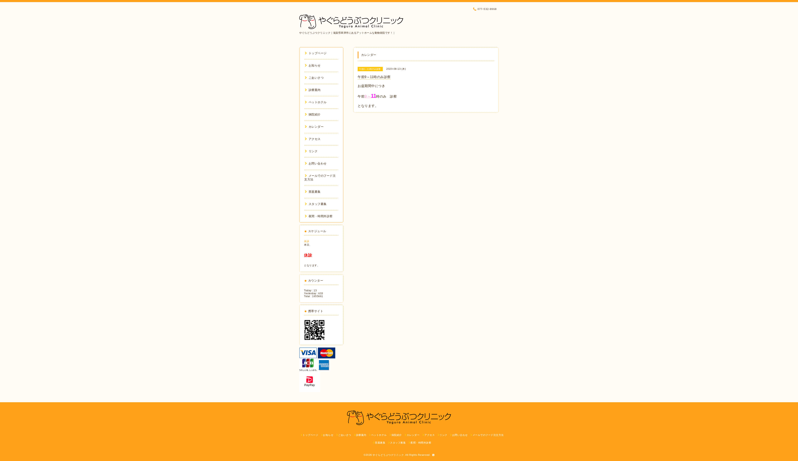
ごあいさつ (316, 77)
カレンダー (316, 126)
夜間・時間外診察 (321, 216)
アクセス (315, 139)
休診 (306, 241)
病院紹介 (315, 114)
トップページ (318, 53)
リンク (313, 151)
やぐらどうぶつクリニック (388, 455)
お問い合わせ (318, 163)
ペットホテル (318, 102)
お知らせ (315, 65)
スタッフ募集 (318, 204)
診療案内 (315, 90)
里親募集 (315, 191)
